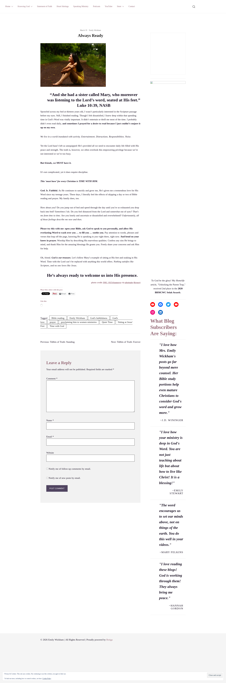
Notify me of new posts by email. (65, 478)
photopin (129, 282)
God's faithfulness (98, 318)
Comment (51, 378)
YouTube (108, 6)
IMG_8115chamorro (112, 282)
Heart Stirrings (63, 6)
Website (50, 452)
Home (7, 6)
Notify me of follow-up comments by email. (70, 469)
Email (50, 436)
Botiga (109, 639)
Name (50, 420)
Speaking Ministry (80, 6)
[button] (151, 30)
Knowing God (24, 6)
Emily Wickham (95, 30)
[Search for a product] (194, 6)
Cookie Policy (46, 678)
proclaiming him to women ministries (79, 322)
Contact (131, 6)
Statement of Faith (44, 6)
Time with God (57, 326)
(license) (136, 282)
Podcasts (96, 6)
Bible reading (58, 318)
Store (119, 6)
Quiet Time (107, 322)
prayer (53, 322)
